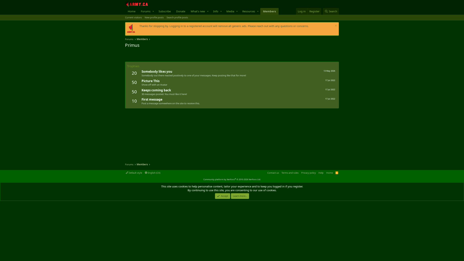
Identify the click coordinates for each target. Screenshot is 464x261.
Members (269, 11)
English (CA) (153, 172)
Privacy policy (308, 172)
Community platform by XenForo (232, 179)
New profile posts (154, 17)
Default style (135, 172)
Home (131, 11)
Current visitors (133, 17)
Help (321, 172)
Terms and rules (290, 172)
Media (230, 11)
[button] (153, 11)
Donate (180, 11)
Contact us (273, 172)
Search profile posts (177, 17)
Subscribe (165, 11)
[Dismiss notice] (335, 26)
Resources (248, 11)
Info (215, 11)
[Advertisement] (167, 55)
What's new (198, 11)
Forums (145, 11)
